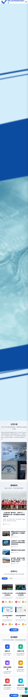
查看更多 (15, 629)
